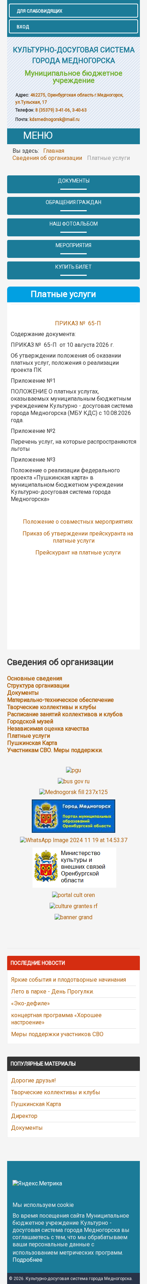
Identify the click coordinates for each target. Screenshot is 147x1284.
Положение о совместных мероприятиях (78, 521)
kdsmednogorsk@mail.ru (55, 119)
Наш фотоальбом (74, 224)
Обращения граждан (73, 202)
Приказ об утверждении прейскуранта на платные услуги (77, 537)
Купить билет (73, 267)
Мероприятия (73, 245)
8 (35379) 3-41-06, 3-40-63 (60, 110)
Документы (74, 181)
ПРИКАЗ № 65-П (78, 323)
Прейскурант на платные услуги (78, 552)
